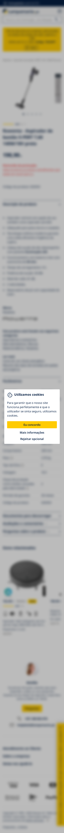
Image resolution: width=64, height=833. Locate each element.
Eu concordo (32, 425)
